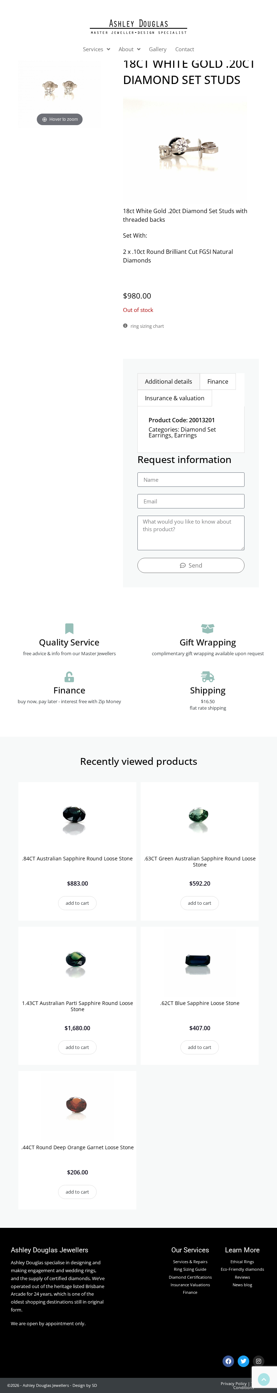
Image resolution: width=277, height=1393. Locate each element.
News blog (242, 1284)
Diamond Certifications (190, 1277)
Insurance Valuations (190, 1284)
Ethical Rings (242, 1261)
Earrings (185, 435)
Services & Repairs (190, 1261)
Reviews (242, 1277)
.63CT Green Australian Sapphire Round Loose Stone (200, 861)
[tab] (168, 381)
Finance (190, 1292)
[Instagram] (258, 1361)
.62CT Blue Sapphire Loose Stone (199, 1003)
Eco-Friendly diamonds (242, 1269)
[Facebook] (228, 1361)
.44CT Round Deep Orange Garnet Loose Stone (77, 1147)
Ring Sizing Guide (190, 1269)
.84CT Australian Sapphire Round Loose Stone (77, 858)
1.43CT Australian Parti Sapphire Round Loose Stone (77, 1006)
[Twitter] (243, 1361)
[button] (77, 903)
